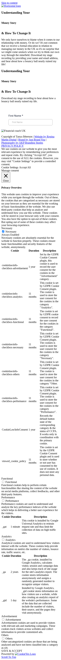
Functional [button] (7, 478)
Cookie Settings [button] (9, 167)
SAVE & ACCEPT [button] (11, 650)
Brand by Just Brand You (31, 139)
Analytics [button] (6, 536)
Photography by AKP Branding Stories (22, 142)
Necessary (10, 231)
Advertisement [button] (9, 616)
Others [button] (4, 635)
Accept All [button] (25, 167)
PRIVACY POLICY (12, 145)
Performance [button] (8, 497)
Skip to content (9, 2)
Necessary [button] (6, 228)
